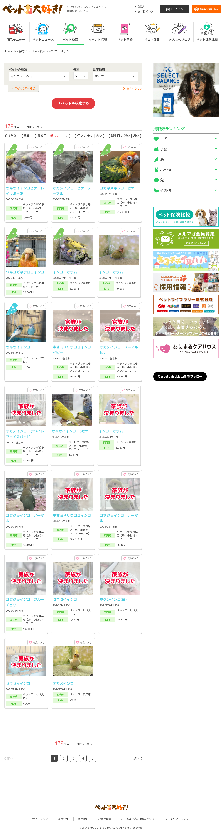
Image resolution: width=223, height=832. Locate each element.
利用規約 (83, 819)
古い (65, 136)
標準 (26, 136)
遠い (136, 136)
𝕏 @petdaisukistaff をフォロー (180, 376)
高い (99, 136)
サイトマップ (40, 819)
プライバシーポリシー (178, 819)
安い (90, 136)
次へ (136, 758)
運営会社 (63, 819)
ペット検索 (38, 51)
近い (127, 136)
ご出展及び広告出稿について (138, 819)
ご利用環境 (104, 819)
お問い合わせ (147, 11)
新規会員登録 (209, 9)
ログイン (177, 9)
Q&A (141, 7)
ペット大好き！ (18, 51)
